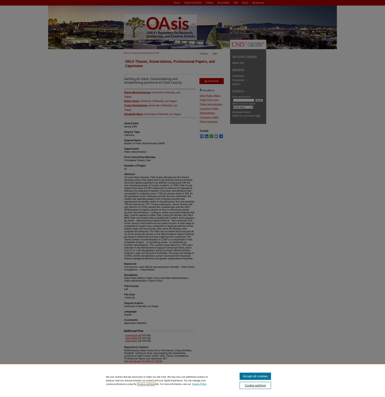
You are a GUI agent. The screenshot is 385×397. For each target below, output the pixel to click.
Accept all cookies (255, 376)
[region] (192, 380)
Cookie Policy (199, 384)
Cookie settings (146, 384)
